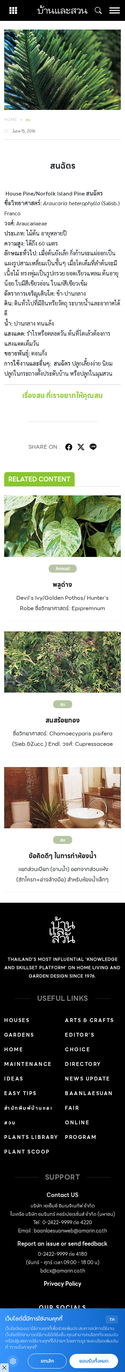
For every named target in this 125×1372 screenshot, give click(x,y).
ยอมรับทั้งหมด (93, 1361)
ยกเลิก (47, 1361)
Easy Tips (20, 1093)
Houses (17, 1020)
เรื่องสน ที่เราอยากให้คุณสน (62, 395)
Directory (83, 1064)
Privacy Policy (62, 1283)
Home (10, 120)
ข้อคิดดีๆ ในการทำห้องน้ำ (63, 856)
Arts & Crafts (89, 1020)
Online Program (81, 1130)
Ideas (14, 1079)
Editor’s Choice (79, 1042)
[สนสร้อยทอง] (62, 662)
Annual (63, 568)
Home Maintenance (28, 1057)
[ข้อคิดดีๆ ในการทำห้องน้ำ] (62, 797)
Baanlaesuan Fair (89, 1101)
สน (28, 120)
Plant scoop (27, 1152)
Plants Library (31, 1137)
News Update (87, 1079)
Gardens (19, 1035)
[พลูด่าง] (62, 526)
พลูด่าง (62, 585)
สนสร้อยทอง (62, 720)
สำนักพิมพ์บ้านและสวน (28, 1115)
